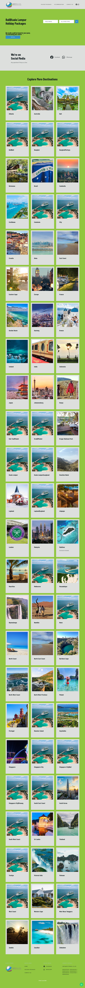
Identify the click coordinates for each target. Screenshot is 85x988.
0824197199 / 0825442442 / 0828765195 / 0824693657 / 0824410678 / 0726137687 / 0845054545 (69, 972)
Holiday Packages (46, 4)
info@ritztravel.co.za (69, 966)
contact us (28, 972)
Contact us (70, 4)
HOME (26, 966)
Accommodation (59, 4)
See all (13, 37)
